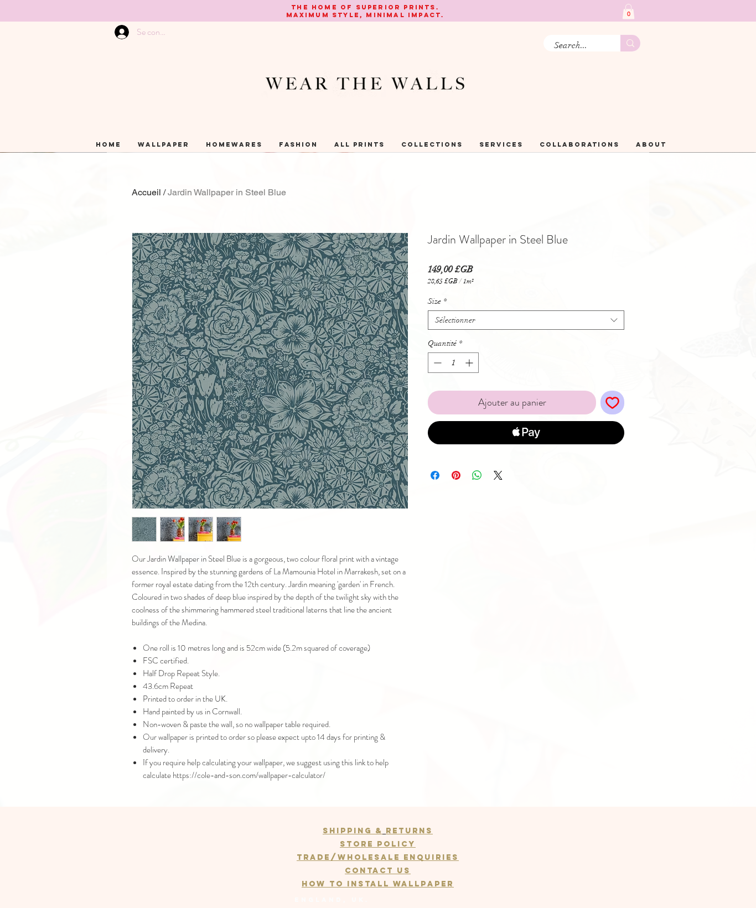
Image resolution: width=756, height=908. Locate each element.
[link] (628, 11)
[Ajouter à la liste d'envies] (612, 402)
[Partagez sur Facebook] (435, 475)
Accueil (146, 192)
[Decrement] (436, 362)
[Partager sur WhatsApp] (477, 475)
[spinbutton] (453, 362)
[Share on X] (498, 475)
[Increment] (470, 362)
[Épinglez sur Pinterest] (456, 475)
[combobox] (526, 320)
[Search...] (630, 43)
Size (437, 301)
